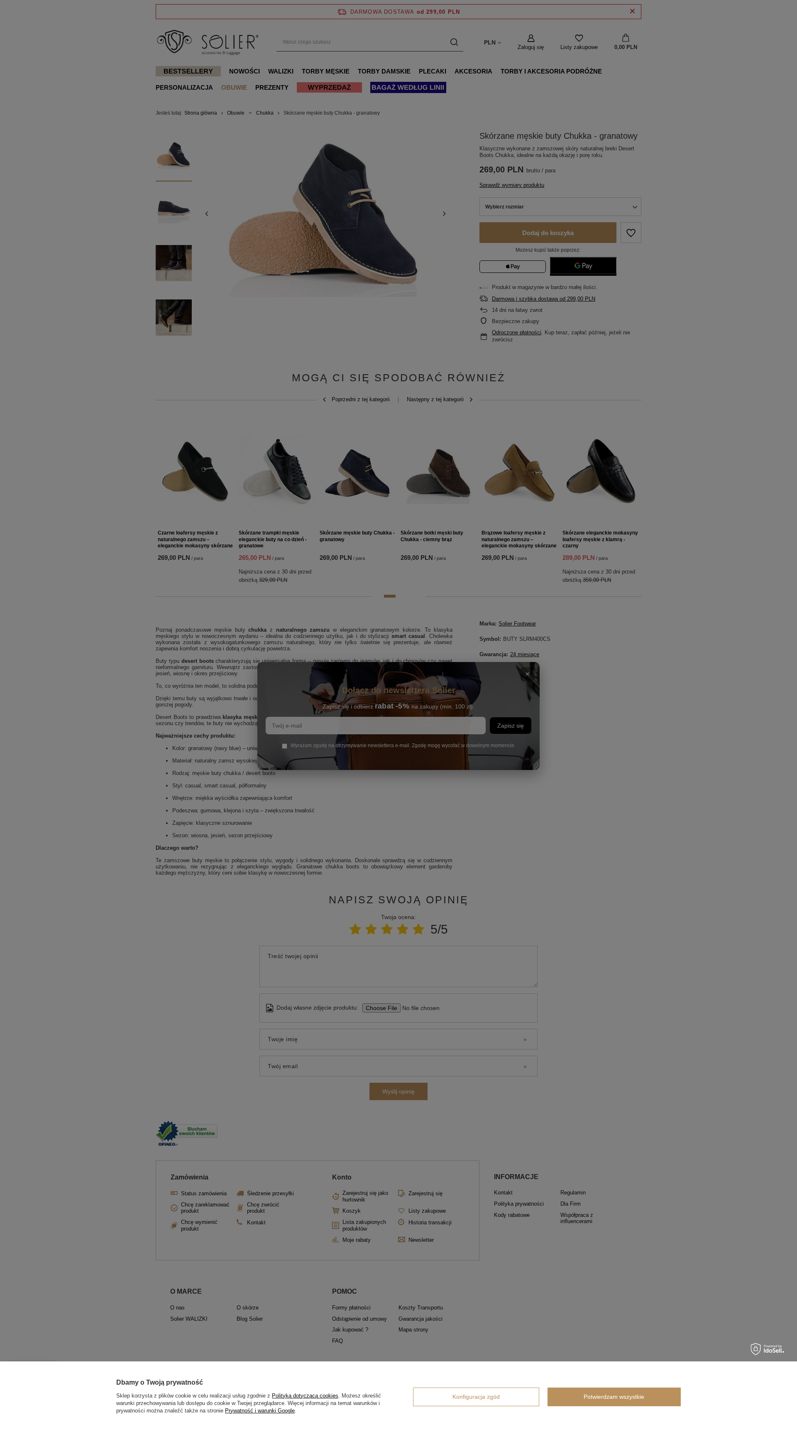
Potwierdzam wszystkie (614, 1396)
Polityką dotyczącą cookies (305, 1396)
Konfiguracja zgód (476, 1396)
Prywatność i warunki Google (260, 1410)
